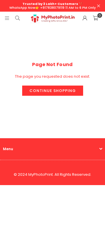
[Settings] (85, 18)
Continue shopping (52, 90)
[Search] (17, 18)
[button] (95, 18)
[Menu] (7, 18)
